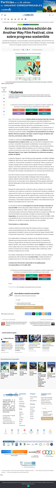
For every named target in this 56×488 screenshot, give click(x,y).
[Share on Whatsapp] (36, 313)
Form (1, 475)
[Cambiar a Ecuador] (15, 19)
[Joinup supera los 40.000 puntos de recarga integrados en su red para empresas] (35, 338)
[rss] (50, 431)
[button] (25, 50)
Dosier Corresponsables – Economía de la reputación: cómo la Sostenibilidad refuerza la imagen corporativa (42, 380)
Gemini (18, 113)
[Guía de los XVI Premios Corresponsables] (51, 367)
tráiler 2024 (27, 265)
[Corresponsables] (28, 14)
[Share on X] (23, 50)
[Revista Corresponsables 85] (13, 366)
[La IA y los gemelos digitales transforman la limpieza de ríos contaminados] (48, 338)
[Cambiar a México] (18, 19)
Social (41, 244)
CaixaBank (21, 341)
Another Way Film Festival (30, 287)
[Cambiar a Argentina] (1, 19)
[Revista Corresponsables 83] (23, 366)
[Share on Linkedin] (4, 101)
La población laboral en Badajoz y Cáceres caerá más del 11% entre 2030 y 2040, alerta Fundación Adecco (7, 347)
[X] (12, 431)
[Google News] (31, 431)
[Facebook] (6, 431)
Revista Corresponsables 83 (23, 373)
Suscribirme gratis (29, 307)
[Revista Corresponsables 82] (33, 366)
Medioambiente (20, 24)
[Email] (4, 105)
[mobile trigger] (2, 15)
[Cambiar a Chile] (8, 19)
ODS (17, 287)
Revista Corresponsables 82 (33, 373)
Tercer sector (25, 24)
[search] (50, 15)
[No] (54, 484)
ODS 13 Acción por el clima (33, 24)
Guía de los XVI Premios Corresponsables (51, 376)
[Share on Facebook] (21, 50)
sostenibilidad (21, 287)
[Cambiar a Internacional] (25, 19)
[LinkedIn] (38, 431)
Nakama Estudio (29, 470)
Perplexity (44, 113)
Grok (31, 113)
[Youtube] (25, 431)
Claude (18, 110)
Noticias (3, 341)
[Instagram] (18, 431)
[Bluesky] (44, 431)
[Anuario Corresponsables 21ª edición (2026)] (5, 367)
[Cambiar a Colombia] (12, 19)
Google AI (44, 110)
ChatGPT (31, 110)
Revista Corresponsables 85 (13, 373)
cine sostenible (38, 287)
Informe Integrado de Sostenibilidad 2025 (18, 472)
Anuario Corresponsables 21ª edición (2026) (5, 376)
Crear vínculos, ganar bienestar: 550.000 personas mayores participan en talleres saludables (20, 347)
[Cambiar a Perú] (22, 19)
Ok (28, 485)
